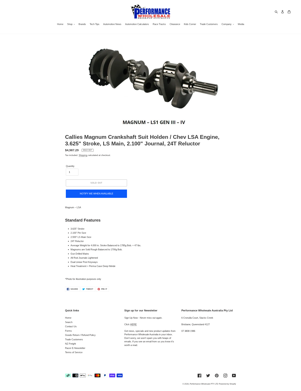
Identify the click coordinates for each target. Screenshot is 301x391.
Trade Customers (74, 339)
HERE (133, 324)
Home (68, 317)
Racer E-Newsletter (75, 348)
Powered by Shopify (227, 384)
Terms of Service (73, 352)
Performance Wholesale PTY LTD (204, 384)
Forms (68, 330)
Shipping (83, 155)
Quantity (70, 166)
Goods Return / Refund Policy (80, 335)
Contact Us (71, 326)
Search (68, 322)
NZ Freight (70, 343)
